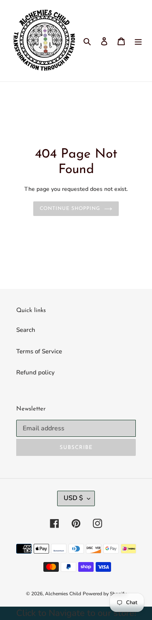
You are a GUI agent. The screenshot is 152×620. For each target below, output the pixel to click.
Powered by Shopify (104, 593)
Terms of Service (39, 351)
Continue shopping (70, 208)
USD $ (73, 498)
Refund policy (35, 372)
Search (25, 330)
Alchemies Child (63, 593)
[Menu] (138, 40)
